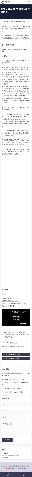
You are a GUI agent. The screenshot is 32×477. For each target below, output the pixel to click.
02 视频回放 (5, 457)
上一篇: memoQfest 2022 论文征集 (12, 354)
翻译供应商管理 (13, 346)
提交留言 (7, 439)
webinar (7, 60)
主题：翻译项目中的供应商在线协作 (10, 455)
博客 (8, 22)
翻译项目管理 (21, 346)
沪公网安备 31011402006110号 (16, 468)
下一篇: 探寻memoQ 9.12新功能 (11, 358)
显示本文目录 (13, 342)
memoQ (4, 300)
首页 (5, 22)
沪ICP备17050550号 (24, 466)
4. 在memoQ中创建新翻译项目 (13, 388)
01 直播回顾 (5, 453)
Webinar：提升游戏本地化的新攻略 (14, 379)
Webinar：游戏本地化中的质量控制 (14, 392)
